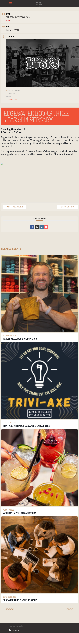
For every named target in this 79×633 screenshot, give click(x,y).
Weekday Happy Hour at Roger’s (19, 513)
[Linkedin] (42, 227)
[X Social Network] (37, 227)
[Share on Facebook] (32, 227)
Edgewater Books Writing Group (20, 600)
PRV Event (9, 609)
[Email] (46, 227)
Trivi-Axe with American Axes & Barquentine (26, 425)
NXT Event (69, 609)
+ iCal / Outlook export (67, 207)
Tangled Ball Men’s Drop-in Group (20, 338)
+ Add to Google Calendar (14, 207)
